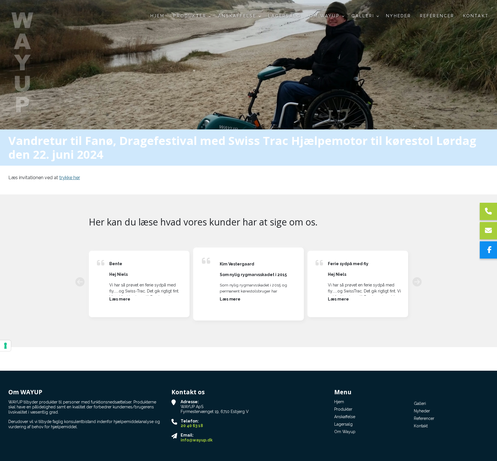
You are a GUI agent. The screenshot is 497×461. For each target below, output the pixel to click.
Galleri (420, 403)
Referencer (424, 418)
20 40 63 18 (192, 425)
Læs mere (119, 299)
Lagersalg (343, 424)
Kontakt (421, 426)
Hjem (339, 402)
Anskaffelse (344, 417)
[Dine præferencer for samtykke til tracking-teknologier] (5, 345)
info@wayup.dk (197, 440)
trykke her (69, 177)
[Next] (417, 281)
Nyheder (422, 411)
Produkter (343, 409)
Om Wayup (344, 432)
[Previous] (79, 281)
